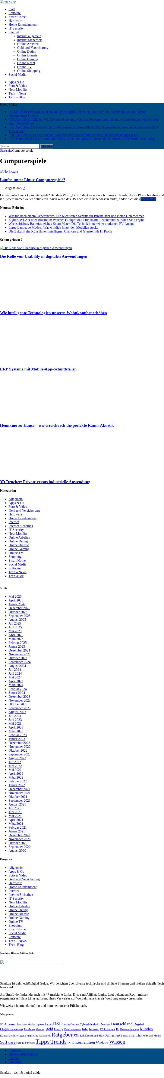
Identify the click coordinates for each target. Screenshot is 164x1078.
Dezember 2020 (19, 835)
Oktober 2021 (18, 796)
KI (117, 1029)
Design (105, 1024)
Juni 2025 (15, 627)
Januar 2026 (17, 604)
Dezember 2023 (19, 696)
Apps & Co (16, 82)
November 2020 (20, 839)
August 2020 (17, 850)
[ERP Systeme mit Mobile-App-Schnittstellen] (38, 361)
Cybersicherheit (89, 1024)
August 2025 (17, 619)
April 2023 (16, 727)
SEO (101, 1035)
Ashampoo (36, 1024)
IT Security (16, 28)
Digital (138, 1024)
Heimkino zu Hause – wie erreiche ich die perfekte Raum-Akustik (57, 425)
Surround (30, 1042)
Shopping (15, 556)
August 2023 (17, 712)
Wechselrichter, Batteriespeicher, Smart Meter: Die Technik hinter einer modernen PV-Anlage (71, 223)
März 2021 (16, 823)
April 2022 (16, 773)
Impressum (16, 1050)
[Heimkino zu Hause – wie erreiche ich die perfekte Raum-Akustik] (38, 417)
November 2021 (20, 793)
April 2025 (16, 635)
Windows (102, 1042)
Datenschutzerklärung (23, 1054)
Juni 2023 (15, 719)
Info (85, 1029)
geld (49, 1029)
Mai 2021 (15, 816)
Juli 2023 (15, 716)
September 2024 (20, 662)
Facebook (29, 1029)
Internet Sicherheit (29, 40)
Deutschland (122, 1024)
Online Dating (26, 51)
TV (69, 1043)
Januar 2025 (17, 646)
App (18, 1024)
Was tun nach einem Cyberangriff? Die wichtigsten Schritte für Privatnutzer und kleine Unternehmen (76, 216)
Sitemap (14, 1058)
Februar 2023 (18, 735)
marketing (32, 1035)
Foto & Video (18, 85)
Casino (66, 1024)
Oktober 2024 (18, 658)
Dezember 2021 (19, 789)
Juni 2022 (15, 766)
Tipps (42, 1041)
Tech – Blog (17, 97)
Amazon (10, 1024)
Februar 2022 (18, 781)
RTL (76, 1035)
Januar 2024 (17, 692)
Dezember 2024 (19, 650)
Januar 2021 (17, 831)
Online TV (24, 67)
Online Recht (26, 63)
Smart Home (17, 17)
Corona (74, 1024)
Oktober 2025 (18, 612)
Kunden (146, 1029)
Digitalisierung (11, 1029)
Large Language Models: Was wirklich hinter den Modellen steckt (53, 227)
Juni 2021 (15, 812)
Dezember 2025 (19, 608)
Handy (58, 1029)
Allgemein (16, 499)
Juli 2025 (15, 623)
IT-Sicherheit (107, 1029)
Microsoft (45, 1035)
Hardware (15, 20)
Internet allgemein (29, 36)
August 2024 (17, 666)
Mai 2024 (15, 677)
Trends (58, 1041)
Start (12, 9)
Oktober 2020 (18, 843)
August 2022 (17, 758)
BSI (57, 1023)
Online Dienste (27, 55)
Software (15, 13)
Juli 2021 (15, 808)
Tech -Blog (16, 576)
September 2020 (20, 846)
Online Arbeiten (28, 44)
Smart (124, 1035)
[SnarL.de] (82, 2)
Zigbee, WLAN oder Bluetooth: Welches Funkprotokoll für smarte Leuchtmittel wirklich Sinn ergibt (76, 220)
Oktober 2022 (18, 750)
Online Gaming (27, 59)
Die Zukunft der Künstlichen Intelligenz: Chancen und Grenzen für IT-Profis (60, 231)
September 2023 (20, 708)
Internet (14, 32)
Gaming (40, 1029)
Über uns (15, 1062)
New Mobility (18, 89)
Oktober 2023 (18, 704)
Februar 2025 (18, 642)
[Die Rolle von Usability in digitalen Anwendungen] (36, 248)
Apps (24, 1024)
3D (1, 1024)
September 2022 (20, 754)
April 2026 (16, 600)
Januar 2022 (17, 785)
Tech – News (17, 93)
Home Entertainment (23, 24)
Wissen (117, 1042)
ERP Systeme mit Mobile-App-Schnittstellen (38, 369)
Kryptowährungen (129, 1029)
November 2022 (20, 746)
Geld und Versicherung (32, 47)
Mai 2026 (15, 596)
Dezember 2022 (19, 743)
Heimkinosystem (72, 1029)
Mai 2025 (15, 631)
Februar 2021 (18, 827)
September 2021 (20, 800)
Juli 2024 (15, 669)
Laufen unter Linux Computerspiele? (32, 180)
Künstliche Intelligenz (13, 1035)
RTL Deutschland (89, 1035)
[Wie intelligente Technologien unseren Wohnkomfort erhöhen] (38, 304)
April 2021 (16, 820)
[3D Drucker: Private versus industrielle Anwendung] (38, 473)
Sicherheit (112, 1035)
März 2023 (16, 731)
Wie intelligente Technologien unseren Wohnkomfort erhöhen (53, 313)
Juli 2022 (15, 762)
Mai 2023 (15, 723)
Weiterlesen (148, 199)
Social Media (17, 74)
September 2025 (20, 615)
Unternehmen (83, 1042)
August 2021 (17, 804)
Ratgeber (62, 1034)
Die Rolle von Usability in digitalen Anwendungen (43, 256)
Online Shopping (28, 71)
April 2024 (16, 681)
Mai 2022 (15, 769)
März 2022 (16, 777)
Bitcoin (48, 1024)
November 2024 (20, 654)
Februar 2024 (18, 689)
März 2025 (16, 639)
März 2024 (16, 685)
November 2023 (20, 700)
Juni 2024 (15, 673)
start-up (20, 1042)
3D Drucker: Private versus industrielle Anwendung (45, 482)
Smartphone (137, 1035)
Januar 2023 (17, 739)
